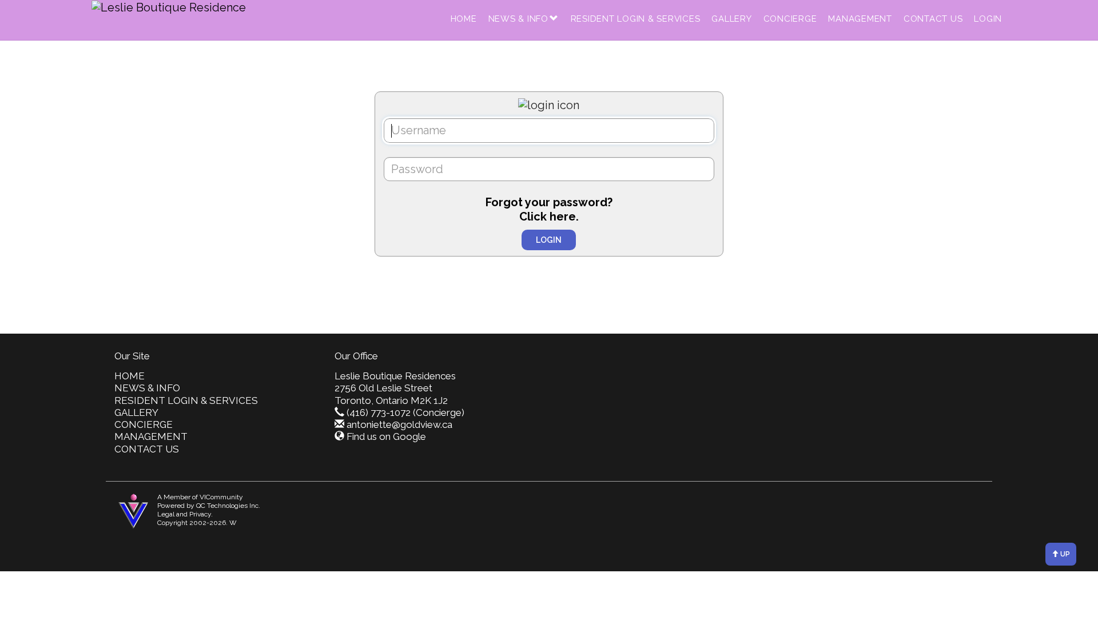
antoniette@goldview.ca (399, 424)
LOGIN (988, 19)
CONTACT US (933, 19)
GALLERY (731, 19)
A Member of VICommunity (200, 497)
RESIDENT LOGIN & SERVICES (636, 19)
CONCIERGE (790, 19)
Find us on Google (386, 436)
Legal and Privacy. (185, 514)
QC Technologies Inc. (228, 506)
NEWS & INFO (518, 19)
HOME (464, 19)
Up (1064, 554)
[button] (554, 19)
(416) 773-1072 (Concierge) (405, 412)
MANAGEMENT (860, 19)
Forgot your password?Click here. (549, 209)
